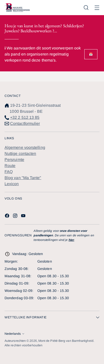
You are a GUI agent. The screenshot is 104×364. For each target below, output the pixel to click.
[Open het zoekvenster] (86, 8)
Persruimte (14, 159)
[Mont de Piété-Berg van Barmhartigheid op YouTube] (24, 216)
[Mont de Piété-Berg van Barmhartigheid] (17, 7)
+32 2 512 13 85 (24, 117)
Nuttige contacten (20, 153)
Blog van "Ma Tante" (23, 178)
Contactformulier (25, 123)
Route (10, 165)
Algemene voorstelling (25, 147)
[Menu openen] (97, 8)
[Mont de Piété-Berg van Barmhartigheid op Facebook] (8, 216)
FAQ (9, 172)
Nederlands (13, 333)
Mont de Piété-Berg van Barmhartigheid (65, 341)
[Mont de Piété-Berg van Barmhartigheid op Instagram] (16, 216)
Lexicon (12, 184)
